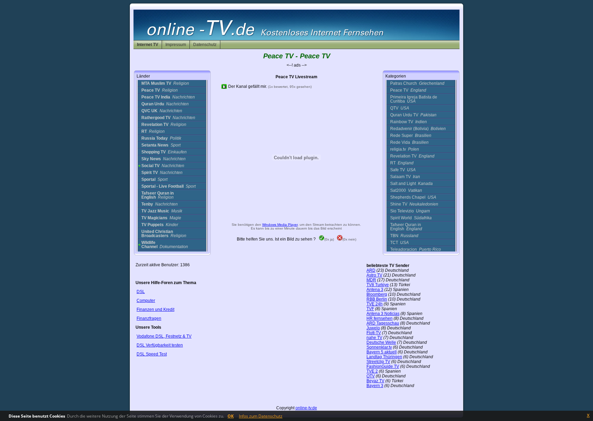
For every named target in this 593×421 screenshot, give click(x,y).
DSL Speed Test (152, 354)
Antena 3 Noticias (383, 313)
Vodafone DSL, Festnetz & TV (164, 336)
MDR (371, 280)
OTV (371, 376)
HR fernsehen (380, 318)
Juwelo (373, 328)
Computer (146, 300)
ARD (371, 270)
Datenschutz (205, 44)
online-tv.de (306, 408)
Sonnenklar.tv (379, 347)
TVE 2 (372, 371)
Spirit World (411, 217)
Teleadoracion (415, 249)
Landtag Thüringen (384, 356)
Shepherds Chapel (413, 197)
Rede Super (410, 135)
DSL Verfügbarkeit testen (160, 345)
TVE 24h (375, 304)
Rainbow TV (408, 121)
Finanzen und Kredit (155, 309)
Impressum (175, 44)
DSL (141, 291)
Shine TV (414, 204)
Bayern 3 (375, 385)
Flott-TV (374, 332)
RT (402, 163)
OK (231, 416)
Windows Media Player (280, 224)
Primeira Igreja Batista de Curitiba (413, 99)
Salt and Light (411, 183)
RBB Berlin (377, 299)
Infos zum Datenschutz (260, 416)
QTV (399, 108)
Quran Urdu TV (413, 115)
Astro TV (374, 275)
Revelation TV (412, 156)
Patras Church (417, 83)
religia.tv (404, 149)
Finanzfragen (149, 318)
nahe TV (374, 337)
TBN (404, 235)
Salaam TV (405, 176)
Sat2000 (406, 190)
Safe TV (403, 169)
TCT (399, 242)
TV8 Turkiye (378, 284)
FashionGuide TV (383, 366)
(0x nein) (349, 239)
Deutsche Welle (381, 342)
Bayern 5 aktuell (382, 352)
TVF (370, 308)
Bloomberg (377, 294)
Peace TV (408, 90)
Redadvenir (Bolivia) (418, 128)
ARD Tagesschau (383, 323)
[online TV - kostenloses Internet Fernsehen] (296, 38)
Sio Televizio (410, 211)
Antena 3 (375, 289)
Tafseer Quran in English (406, 226)
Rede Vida (409, 142)
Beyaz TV (375, 380)
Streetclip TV (378, 361)
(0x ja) (329, 239)
